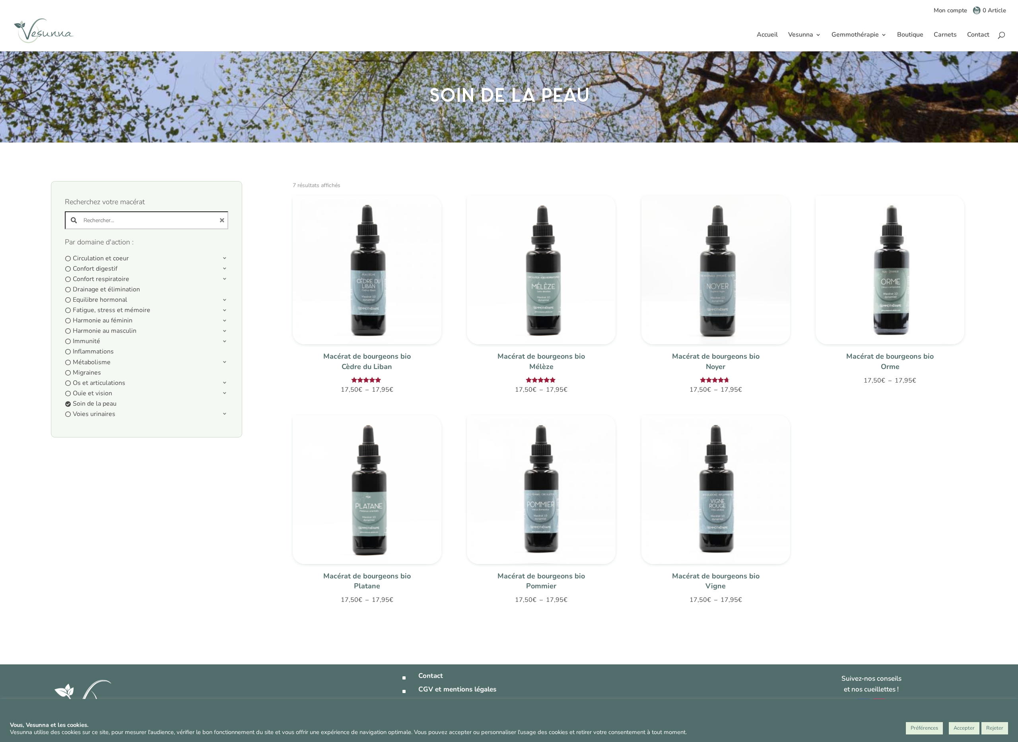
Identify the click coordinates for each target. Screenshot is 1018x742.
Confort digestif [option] (95, 268)
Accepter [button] (964, 728)
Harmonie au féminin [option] (102, 320)
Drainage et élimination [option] (106, 289)
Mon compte (950, 11)
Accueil (767, 35)
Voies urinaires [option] (94, 414)
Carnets (945, 35)
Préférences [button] (924, 728)
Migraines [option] (87, 372)
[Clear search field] (223, 220)
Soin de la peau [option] (95, 403)
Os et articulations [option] (99, 383)
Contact (978, 35)
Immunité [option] (86, 341)
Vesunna (800, 35)
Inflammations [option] (93, 351)
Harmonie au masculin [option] (104, 330)
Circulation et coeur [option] (101, 258)
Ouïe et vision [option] (92, 393)
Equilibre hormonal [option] (100, 299)
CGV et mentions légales (457, 689)
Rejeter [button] (994, 728)
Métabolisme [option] (92, 362)
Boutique (910, 35)
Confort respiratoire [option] (101, 279)
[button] (147, 258)
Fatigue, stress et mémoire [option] (111, 310)
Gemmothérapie (855, 35)
